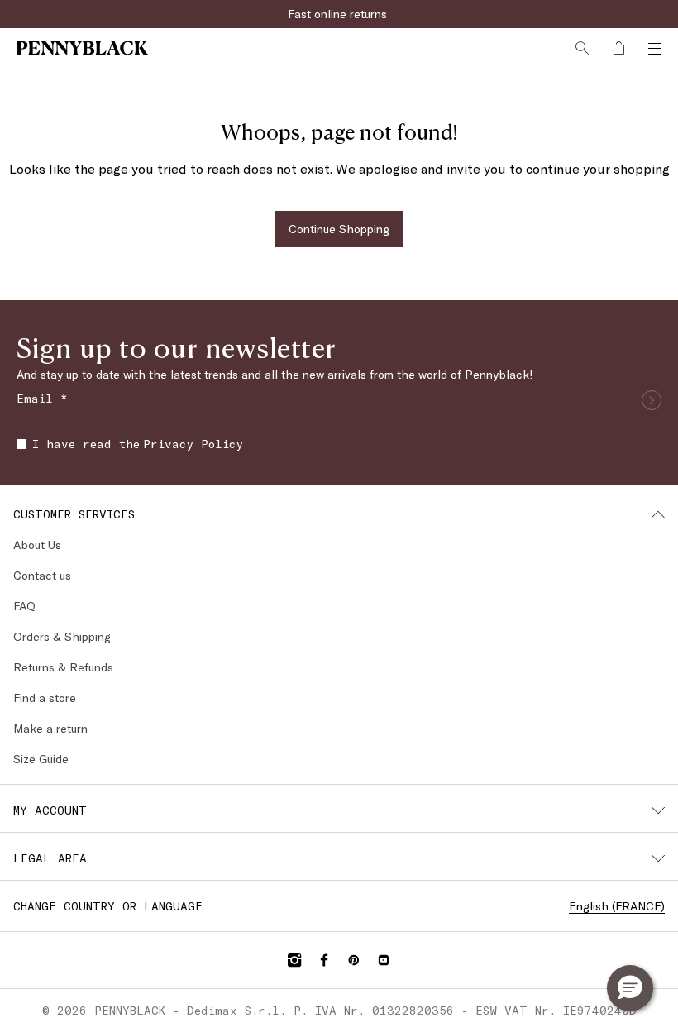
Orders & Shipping (62, 636)
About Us (37, 545)
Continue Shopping (339, 229)
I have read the (137, 444)
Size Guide (41, 759)
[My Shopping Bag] (618, 48)
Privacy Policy (193, 444)
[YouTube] (383, 960)
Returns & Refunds (63, 667)
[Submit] (651, 400)
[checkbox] (21, 444)
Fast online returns (339, 14)
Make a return (50, 728)
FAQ (24, 606)
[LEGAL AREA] (658, 858)
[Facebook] (324, 960)
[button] (630, 988)
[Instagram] (294, 960)
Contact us (42, 575)
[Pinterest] (354, 960)
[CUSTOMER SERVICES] (658, 514)
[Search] (582, 48)
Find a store (44, 697)
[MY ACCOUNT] (658, 810)
